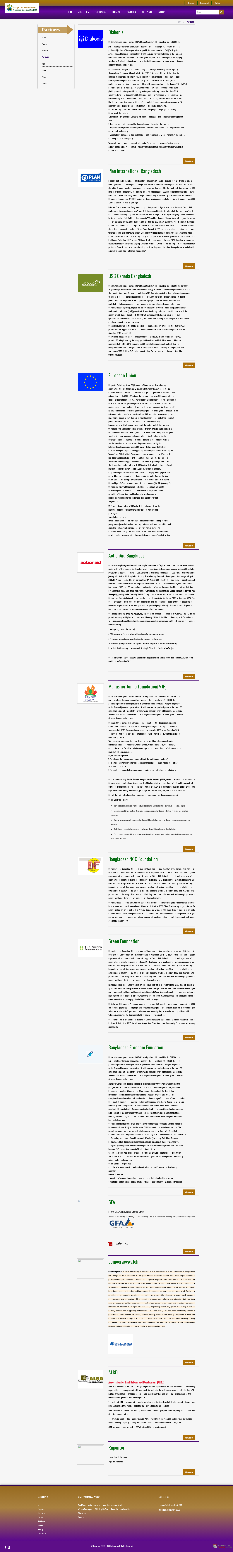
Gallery (161, 12)
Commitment (204, 3)
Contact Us (42, 1533)
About (44, 37)
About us (41, 1505)
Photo (44, 70)
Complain (191, 3)
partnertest (122, 1243)
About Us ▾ (83, 12)
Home (70, 12)
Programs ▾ (100, 12)
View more (189, 160)
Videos (44, 76)
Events (44, 63)
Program (45, 43)
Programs (41, 1509)
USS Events (146, 12)
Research (116, 12)
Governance (82, 1517)
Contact (217, 3)
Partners (131, 12)
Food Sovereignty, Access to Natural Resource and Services (101, 1505)
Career (44, 83)
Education (82, 1513)
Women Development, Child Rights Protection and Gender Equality (104, 1509)
